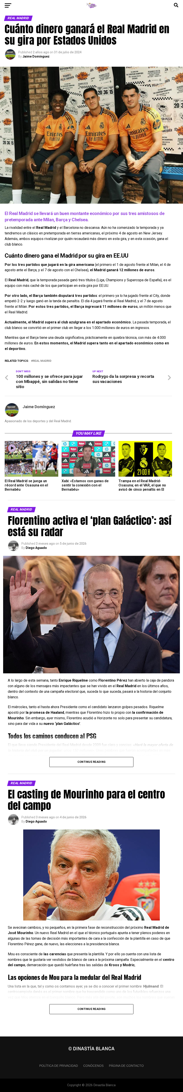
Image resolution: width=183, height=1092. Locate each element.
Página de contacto (126, 1065)
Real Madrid (42, 361)
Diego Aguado (36, 548)
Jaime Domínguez (36, 56)
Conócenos (93, 1065)
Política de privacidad (58, 1065)
